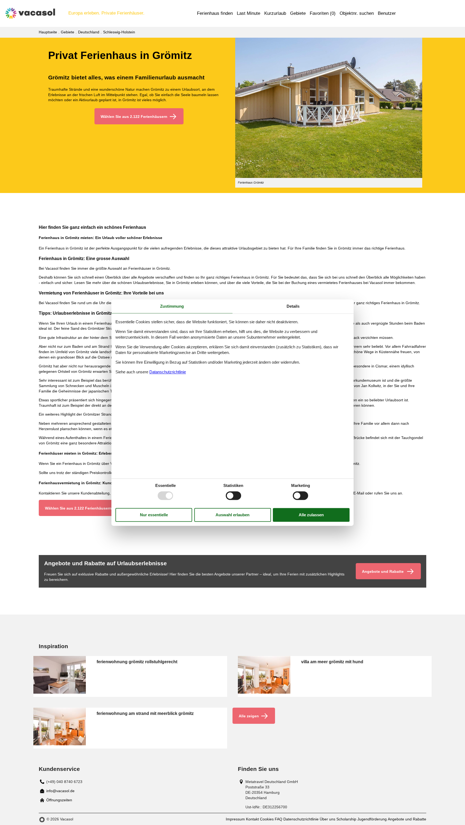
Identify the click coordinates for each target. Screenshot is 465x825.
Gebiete (298, 13)
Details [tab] (293, 306)
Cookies (267, 819)
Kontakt (252, 819)
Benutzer (387, 13)
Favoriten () (323, 13)
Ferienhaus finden (215, 13)
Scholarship (346, 819)
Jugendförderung (372, 819)
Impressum (235, 819)
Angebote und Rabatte (407, 819)
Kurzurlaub (275, 13)
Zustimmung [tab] (172, 306)
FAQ (278, 819)
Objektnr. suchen (357, 13)
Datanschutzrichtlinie (167, 372)
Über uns (327, 819)
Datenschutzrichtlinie (301, 819)
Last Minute (248, 13)
